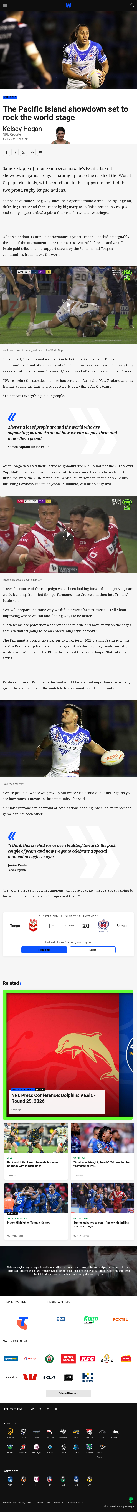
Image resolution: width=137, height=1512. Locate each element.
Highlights (44, 949)
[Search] (132, 5)
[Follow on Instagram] (56, 1409)
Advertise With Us (74, 1502)
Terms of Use (9, 1502)
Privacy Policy (24, 1502)
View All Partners (68, 1393)
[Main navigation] (5, 6)
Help (48, 1502)
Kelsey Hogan (22, 128)
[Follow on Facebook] (40, 1409)
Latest (92, 949)
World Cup (10, 97)
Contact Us (58, 1502)
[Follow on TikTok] (32, 1409)
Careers (39, 1502)
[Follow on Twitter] (48, 1409)
